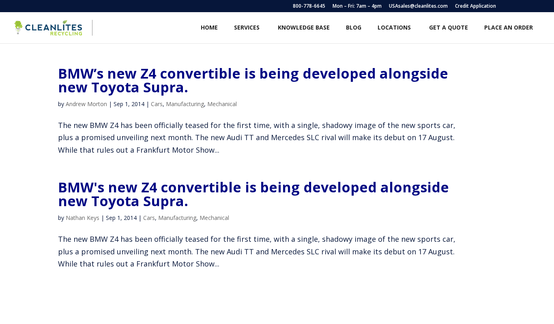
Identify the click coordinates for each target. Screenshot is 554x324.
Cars (157, 104)
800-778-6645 (309, 6)
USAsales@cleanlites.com (418, 6)
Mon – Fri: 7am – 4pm (357, 6)
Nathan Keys (82, 218)
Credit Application (475, 6)
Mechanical (222, 104)
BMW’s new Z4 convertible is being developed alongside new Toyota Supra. (253, 80)
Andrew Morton (86, 104)
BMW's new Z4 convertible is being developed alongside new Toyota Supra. (253, 194)
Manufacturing (185, 104)
